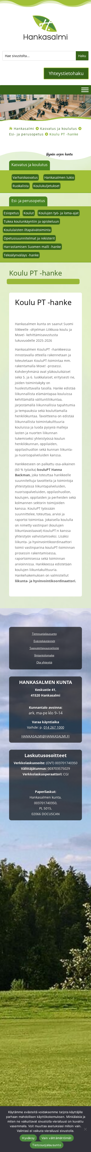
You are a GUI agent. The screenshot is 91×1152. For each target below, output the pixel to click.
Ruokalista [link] (21, 186)
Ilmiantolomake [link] (44, 655)
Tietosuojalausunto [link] (44, 634)
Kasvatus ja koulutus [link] (29, 164)
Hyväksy (28, 1138)
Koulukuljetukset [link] (46, 186)
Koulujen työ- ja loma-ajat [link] (58, 213)
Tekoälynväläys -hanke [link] (21, 255)
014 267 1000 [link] (54, 727)
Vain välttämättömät (56, 1138)
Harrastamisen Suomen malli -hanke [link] (32, 246)
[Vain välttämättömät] (85, 1129)
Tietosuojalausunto (46, 1145)
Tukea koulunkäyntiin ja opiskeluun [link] (31, 221)
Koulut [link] (29, 213)
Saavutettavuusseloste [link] (44, 648)
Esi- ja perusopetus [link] (28, 200)
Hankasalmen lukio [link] (59, 177)
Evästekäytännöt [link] (44, 641)
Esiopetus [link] (11, 213)
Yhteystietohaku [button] (66, 73)
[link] (45, 42)
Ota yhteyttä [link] (44, 662)
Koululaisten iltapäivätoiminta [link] (27, 230)
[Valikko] (85, 89)
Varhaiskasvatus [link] (25, 177)
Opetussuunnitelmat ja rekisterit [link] (29, 238)
